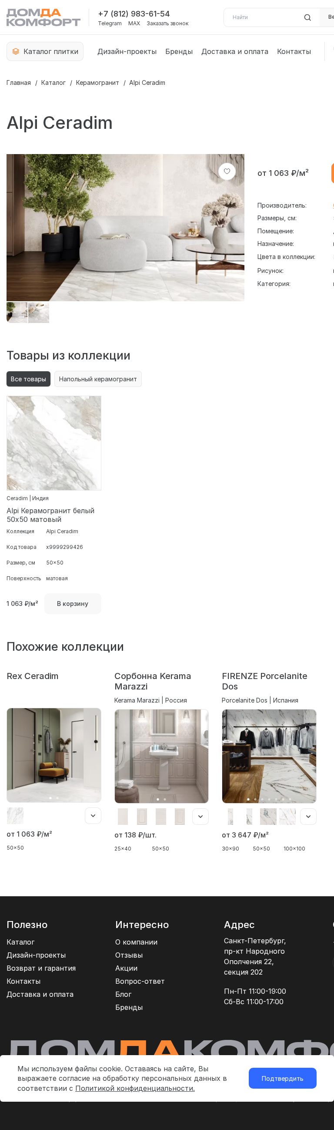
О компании (136, 942)
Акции (126, 968)
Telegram (110, 23)
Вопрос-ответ (140, 981)
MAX (134, 23)
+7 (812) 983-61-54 (134, 13)
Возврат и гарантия (41, 968)
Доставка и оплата (234, 51)
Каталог (53, 82)
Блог (123, 994)
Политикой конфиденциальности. (135, 1088)
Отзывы (129, 955)
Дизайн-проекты (127, 51)
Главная (19, 82)
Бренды (179, 51)
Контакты (294, 51)
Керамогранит (97, 82)
